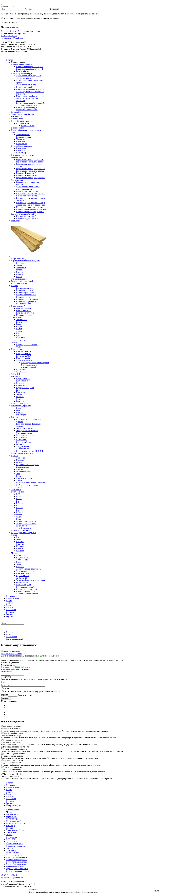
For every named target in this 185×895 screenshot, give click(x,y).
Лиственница (12, 819)
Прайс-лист (11, 799)
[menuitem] (9, 60)
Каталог (9, 783)
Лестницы (10, 826)
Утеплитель (11, 832)
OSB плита (11, 850)
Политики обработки (69, 14)
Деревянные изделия (15, 866)
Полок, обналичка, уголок (17, 871)
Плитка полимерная (14, 844)
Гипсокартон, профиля (16, 846)
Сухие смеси (11, 841)
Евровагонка (11, 816)
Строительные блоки (15, 830)
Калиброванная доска (15, 823)
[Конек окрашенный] (10, 656)
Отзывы (9, 792)
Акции (9, 790)
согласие (13, 14)
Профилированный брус (16, 857)
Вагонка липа (12, 814)
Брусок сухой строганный (17, 869)
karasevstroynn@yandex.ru (12, 38)
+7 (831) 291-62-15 (9, 36)
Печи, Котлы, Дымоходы (16, 862)
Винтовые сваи (12, 853)
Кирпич (9, 828)
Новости (9, 796)
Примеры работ (13, 787)
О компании (11, 785)
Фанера (9, 835)
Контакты (10, 803)
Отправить (54, 9)
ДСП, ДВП (11, 839)
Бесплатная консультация (29, 31)
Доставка (10, 801)
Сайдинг (10, 848)
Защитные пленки (14, 855)
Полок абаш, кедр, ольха (16, 864)
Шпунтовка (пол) (13, 821)
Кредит (9, 794)
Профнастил (11, 837)
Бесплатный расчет (9, 31)
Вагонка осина (12, 810)
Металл (9, 812)
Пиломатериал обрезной (16, 860)
